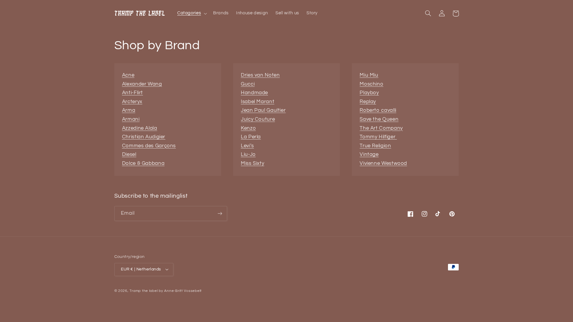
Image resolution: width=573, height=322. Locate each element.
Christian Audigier (143, 137)
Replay (368, 101)
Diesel (129, 154)
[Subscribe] (220, 213)
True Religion (375, 145)
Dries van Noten (260, 75)
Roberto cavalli (378, 110)
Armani (131, 119)
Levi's (247, 145)
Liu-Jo (248, 154)
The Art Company (381, 128)
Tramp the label (144, 290)
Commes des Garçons (149, 145)
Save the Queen (379, 119)
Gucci (248, 84)
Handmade (254, 92)
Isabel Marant (257, 101)
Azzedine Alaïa (139, 128)
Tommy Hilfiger (378, 137)
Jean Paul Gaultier (263, 110)
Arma (128, 110)
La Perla (251, 137)
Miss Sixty (252, 163)
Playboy (369, 92)
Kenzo (248, 128)
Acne (128, 75)
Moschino (371, 84)
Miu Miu (369, 75)
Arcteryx (132, 101)
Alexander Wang (142, 84)
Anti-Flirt (132, 92)
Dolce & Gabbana (143, 163)
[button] (191, 13)
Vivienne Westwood (383, 163)
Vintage (369, 154)
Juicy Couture (258, 119)
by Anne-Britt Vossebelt (180, 290)
